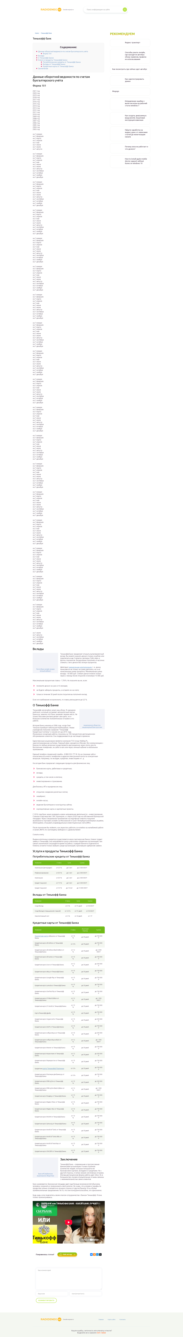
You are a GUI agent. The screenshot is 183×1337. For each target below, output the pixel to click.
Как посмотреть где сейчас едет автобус (129, 69)
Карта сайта (111, 1319)
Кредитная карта (41, 936)
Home (37, 33)
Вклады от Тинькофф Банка (54, 64)
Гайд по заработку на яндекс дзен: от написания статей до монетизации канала (136, 133)
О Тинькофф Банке (46, 58)
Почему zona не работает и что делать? (136, 148)
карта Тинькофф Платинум (53, 1068)
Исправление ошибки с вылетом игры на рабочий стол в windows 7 (136, 103)
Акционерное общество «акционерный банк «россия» (92, 726)
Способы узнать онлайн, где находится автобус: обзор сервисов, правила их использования (135, 55)
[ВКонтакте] (91, 1254)
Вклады (41, 56)
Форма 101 (47, 54)
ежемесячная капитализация (80, 667)
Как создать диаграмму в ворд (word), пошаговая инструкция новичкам (135, 118)
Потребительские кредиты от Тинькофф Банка (62, 62)
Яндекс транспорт (132, 42)
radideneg (51, 9)
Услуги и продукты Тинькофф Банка (52, 60)
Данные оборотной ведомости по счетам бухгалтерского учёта (63, 51)
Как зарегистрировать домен (134, 80)
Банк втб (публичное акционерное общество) (45, 1175)
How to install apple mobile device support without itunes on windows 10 (136, 161)
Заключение (43, 68)
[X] (100, 1254)
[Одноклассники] (94, 1254)
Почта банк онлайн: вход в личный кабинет (45, 670)
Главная (101, 1319)
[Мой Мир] (97, 1254)
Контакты (122, 1319)
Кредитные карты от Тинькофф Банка (58, 66)
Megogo (115, 91)
